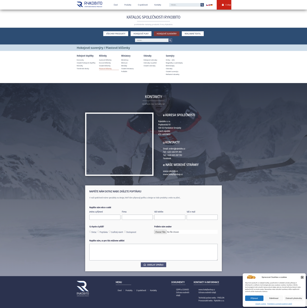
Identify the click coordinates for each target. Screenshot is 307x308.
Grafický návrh (117, 232)
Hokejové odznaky (150, 60)
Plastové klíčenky (105, 68)
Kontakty (157, 5)
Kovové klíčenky (105, 63)
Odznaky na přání (150, 63)
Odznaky (169, 68)
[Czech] (207, 5)
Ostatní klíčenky (105, 66)
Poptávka (104, 232)
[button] (302, 277)
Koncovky (80, 60)
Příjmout (254, 298)
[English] (209, 5)
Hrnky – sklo (170, 60)
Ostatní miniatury (127, 68)
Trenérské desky (83, 68)
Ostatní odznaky (150, 66)
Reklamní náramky (172, 74)
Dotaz (94, 232)
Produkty (127, 5)
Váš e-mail (191, 212)
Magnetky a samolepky (174, 63)
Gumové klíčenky (105, 60)
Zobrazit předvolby (294, 298)
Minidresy (124, 60)
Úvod (116, 5)
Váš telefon (158, 212)
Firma (124, 212)
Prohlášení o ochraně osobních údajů (279, 304)
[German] (212, 5)
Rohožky (80, 66)
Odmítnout (273, 298)
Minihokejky (170, 66)
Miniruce (124, 63)
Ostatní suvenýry (172, 71)
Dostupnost (131, 232)
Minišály (124, 66)
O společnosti (143, 5)
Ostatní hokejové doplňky (86, 63)
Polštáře (124, 71)
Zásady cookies (260, 304)
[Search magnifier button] (202, 4)
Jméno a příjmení (96, 212)
